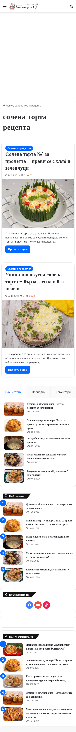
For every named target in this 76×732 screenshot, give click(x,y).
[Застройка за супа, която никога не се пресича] (14, 443)
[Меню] (4, 8)
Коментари (63, 392)
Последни (38, 392)
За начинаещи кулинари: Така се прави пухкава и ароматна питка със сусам (48, 424)
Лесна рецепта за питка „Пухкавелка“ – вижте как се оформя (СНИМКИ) (49, 646)
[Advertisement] (38, 54)
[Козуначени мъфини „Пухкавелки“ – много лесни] (14, 476)
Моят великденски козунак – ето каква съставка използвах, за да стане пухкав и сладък (49, 713)
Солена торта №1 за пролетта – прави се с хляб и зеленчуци (37, 161)
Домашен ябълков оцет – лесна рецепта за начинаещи (45, 406)
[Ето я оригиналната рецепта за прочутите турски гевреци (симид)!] (13, 681)
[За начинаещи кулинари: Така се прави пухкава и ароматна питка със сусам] (14, 425)
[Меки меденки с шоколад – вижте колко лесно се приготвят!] (14, 460)
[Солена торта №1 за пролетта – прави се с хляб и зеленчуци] (38, 203)
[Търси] (71, 8)
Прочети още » (17, 249)
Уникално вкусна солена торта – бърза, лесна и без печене (34, 281)
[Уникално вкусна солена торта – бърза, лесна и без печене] (38, 324)
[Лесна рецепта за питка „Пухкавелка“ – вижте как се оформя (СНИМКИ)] (13, 649)
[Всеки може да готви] (24, 6)
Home (9, 105)
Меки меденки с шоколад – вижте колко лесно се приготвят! (46, 456)
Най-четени (13, 392)
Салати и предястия (19, 148)
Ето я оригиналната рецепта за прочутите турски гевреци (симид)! (47, 678)
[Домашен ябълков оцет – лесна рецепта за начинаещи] (14, 409)
